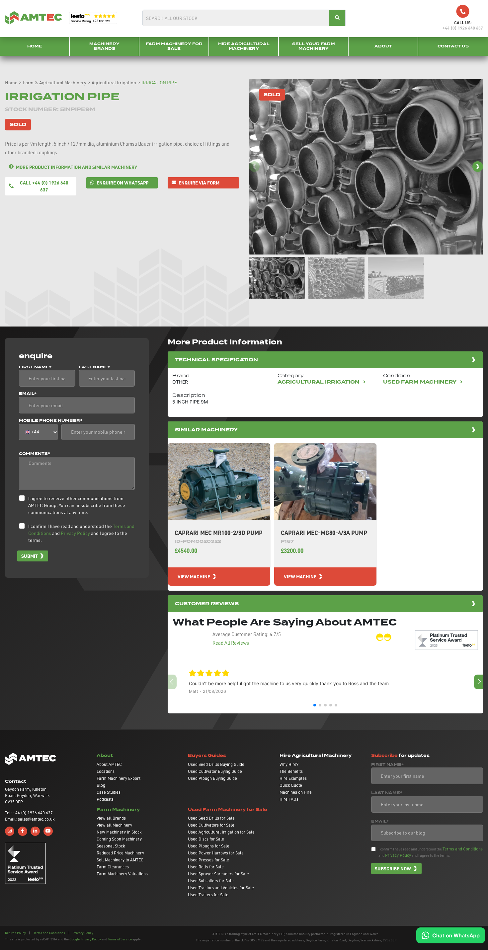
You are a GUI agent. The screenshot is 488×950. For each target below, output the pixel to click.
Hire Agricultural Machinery (244, 46)
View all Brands (111, 818)
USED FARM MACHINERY (420, 382)
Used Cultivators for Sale (211, 825)
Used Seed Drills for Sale (211, 818)
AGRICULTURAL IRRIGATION (319, 382)
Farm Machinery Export (118, 778)
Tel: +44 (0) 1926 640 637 (29, 812)
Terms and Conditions (463, 848)
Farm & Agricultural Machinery (54, 82)
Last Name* (94, 367)
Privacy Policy (75, 533)
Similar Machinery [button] (206, 429)
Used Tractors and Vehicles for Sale (221, 887)
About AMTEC (109, 764)
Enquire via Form (199, 182)
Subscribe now (393, 868)
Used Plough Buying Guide (212, 778)
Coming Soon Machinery (119, 838)
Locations (106, 771)
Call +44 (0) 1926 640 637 (44, 186)
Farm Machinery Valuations (122, 873)
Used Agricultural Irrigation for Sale (221, 832)
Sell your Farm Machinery (313, 46)
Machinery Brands (104, 46)
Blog (101, 785)
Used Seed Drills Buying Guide (216, 764)
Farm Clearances (113, 866)
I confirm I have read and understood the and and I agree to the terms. (81, 533)
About (383, 46)
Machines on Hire (296, 792)
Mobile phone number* (50, 420)
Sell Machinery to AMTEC (120, 859)
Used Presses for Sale (208, 859)
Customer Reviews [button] (207, 603)
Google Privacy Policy (85, 939)
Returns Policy (15, 933)
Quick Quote (291, 785)
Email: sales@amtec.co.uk (29, 819)
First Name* (35, 367)
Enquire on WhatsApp (122, 182)
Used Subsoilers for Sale (211, 880)
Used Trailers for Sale (208, 894)
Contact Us (453, 46)
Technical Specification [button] (216, 359)
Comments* (34, 454)
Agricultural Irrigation (114, 82)
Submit (29, 556)
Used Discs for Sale (206, 838)
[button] (477, 166)
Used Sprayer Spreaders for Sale (218, 873)
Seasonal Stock (111, 845)
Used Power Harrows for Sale (216, 852)
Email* (28, 394)
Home (34, 46)
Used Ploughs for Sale (208, 845)
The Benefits (291, 771)
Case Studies (109, 792)
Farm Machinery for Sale (174, 46)
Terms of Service (120, 939)
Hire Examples (293, 778)
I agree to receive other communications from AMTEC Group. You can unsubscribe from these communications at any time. (76, 505)
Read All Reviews (230, 643)
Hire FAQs (289, 799)
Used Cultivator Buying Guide (215, 771)
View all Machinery (114, 825)
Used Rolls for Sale (206, 866)
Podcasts (105, 799)
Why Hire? (289, 764)
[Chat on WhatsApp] (450, 935)
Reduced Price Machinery (120, 852)
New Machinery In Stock (119, 832)
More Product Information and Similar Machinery (76, 167)
